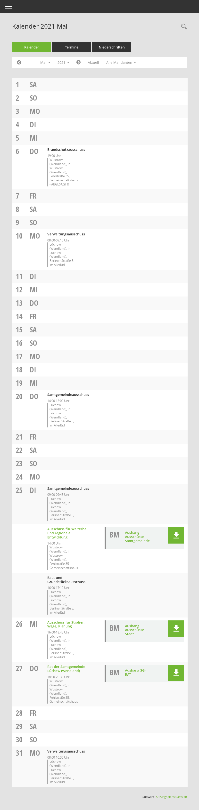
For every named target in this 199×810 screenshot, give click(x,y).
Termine (71, 47)
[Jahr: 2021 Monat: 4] (19, 62)
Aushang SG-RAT (135, 672)
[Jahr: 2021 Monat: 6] (78, 62)
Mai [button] (43, 62)
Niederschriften (112, 47)
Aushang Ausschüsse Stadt (134, 630)
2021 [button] (62, 62)
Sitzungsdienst (171, 797)
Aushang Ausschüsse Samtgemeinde (137, 536)
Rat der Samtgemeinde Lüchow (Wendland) (66, 668)
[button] (176, 535)
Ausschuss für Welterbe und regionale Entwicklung (66, 533)
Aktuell (93, 62)
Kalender (31, 47)
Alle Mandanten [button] (119, 62)
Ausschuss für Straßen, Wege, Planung (66, 624)
